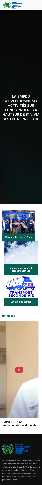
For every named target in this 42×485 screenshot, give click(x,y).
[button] (37, 4)
